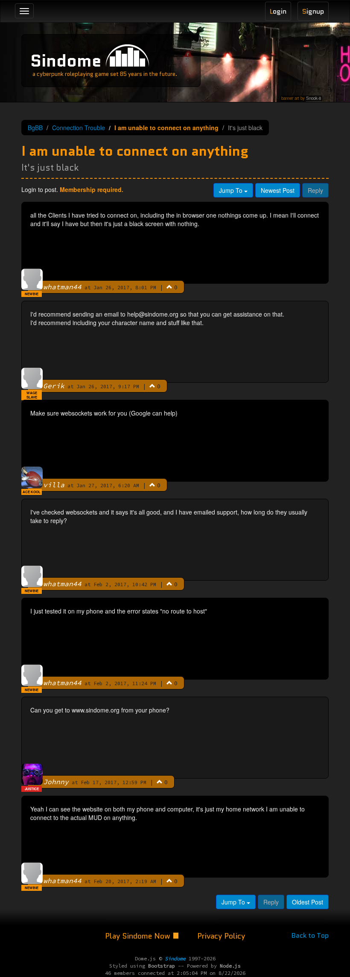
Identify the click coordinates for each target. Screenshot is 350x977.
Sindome (65, 60)
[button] (169, 287)
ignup (313, 11)
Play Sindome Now (138, 936)
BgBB (35, 127)
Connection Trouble (78, 127)
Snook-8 (313, 98)
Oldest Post (307, 902)
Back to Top (310, 935)
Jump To (231, 190)
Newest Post (278, 190)
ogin (278, 11)
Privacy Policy (221, 936)
